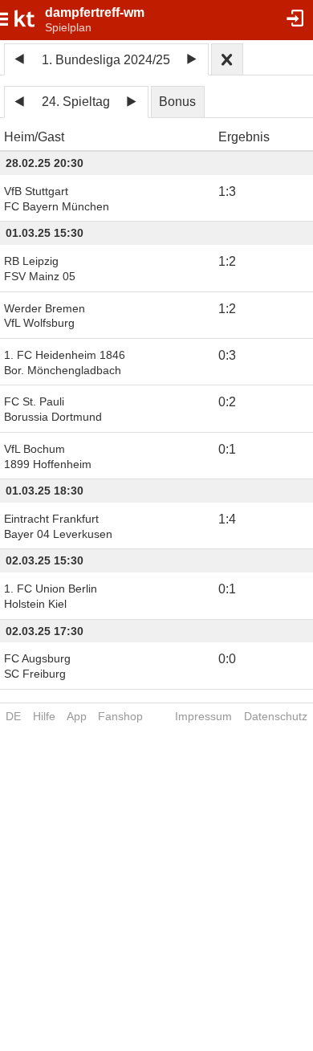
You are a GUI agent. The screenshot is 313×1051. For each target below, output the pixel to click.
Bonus (177, 101)
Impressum (203, 716)
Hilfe (44, 716)
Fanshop (120, 716)
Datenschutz (275, 716)
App (77, 716)
